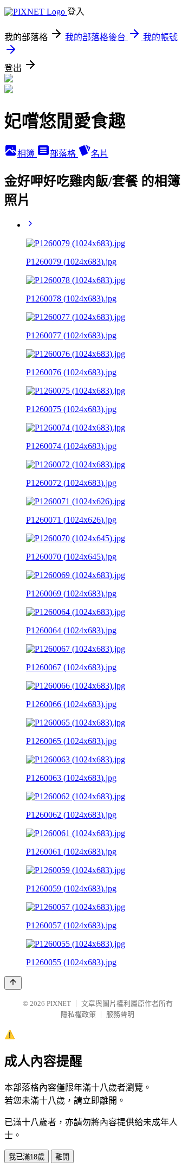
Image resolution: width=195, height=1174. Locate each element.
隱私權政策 (78, 1014)
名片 (99, 153)
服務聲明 (120, 1014)
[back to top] (13, 983)
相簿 (27, 153)
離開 (62, 1157)
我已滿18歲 (26, 1157)
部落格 (64, 153)
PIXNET (59, 1003)
